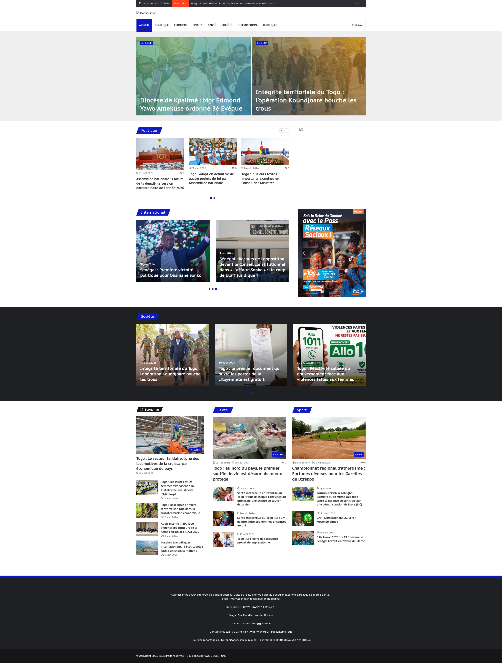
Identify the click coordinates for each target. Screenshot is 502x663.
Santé (212, 25)
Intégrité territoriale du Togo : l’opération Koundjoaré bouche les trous (306, 100)
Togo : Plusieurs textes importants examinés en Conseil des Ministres (260, 178)
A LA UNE (146, 43)
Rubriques (270, 25)
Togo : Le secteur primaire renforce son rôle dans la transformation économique (180, 509)
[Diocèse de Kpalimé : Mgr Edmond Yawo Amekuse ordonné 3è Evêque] (193, 76)
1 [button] (211, 198)
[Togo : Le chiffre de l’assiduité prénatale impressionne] (223, 539)
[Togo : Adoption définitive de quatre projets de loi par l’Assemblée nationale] (213, 151)
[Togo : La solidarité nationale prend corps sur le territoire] (329, 355)
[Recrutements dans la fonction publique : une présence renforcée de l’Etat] (251, 355)
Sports (198, 25)
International (248, 25)
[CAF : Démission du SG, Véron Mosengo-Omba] (303, 518)
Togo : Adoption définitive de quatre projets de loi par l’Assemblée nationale (211, 178)
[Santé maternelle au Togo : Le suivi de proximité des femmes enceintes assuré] (223, 518)
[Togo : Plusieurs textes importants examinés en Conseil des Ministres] (265, 151)
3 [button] (216, 289)
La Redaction (223, 462)
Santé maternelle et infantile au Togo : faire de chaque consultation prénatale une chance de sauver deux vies (261, 498)
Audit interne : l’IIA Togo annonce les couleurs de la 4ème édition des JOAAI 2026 (180, 528)
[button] (304, 253)
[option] (251, 76)
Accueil (144, 25)
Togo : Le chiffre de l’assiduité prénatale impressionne (257, 540)
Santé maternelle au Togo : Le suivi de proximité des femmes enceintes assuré (261, 521)
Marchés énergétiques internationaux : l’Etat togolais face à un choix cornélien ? (182, 546)
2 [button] (214, 198)
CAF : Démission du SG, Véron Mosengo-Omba (336, 519)
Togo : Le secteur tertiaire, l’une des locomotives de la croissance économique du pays (167, 463)
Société (227, 25)
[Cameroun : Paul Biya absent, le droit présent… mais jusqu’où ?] (252, 251)
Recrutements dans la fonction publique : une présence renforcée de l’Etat (249, 374)
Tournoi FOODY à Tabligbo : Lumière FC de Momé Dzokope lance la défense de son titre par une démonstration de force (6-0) (339, 498)
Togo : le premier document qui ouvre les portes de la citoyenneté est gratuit (237, 3)
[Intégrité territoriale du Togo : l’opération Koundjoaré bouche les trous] (309, 76)
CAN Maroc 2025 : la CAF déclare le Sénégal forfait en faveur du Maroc (341, 539)
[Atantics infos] (146, 13)
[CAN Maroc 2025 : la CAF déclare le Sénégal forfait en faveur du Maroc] (303, 538)
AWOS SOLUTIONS (215, 655)
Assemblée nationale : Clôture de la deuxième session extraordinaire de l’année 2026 (160, 183)
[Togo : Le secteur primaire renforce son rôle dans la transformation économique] (147, 510)
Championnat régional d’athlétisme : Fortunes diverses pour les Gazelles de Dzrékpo (328, 474)
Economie (180, 25)
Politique (162, 25)
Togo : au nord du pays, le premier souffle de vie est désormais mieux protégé (247, 474)
